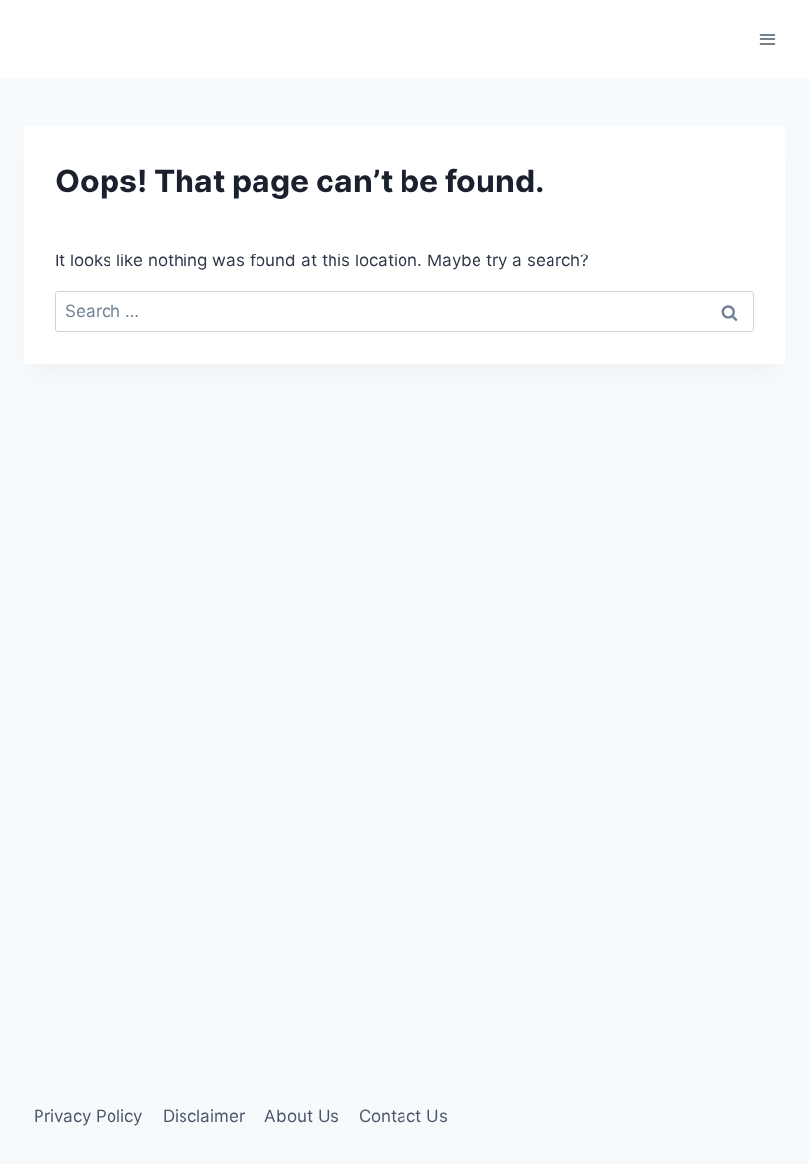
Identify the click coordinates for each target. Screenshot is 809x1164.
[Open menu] (767, 39)
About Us (301, 1116)
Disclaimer (204, 1116)
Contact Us (403, 1116)
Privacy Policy (88, 1116)
